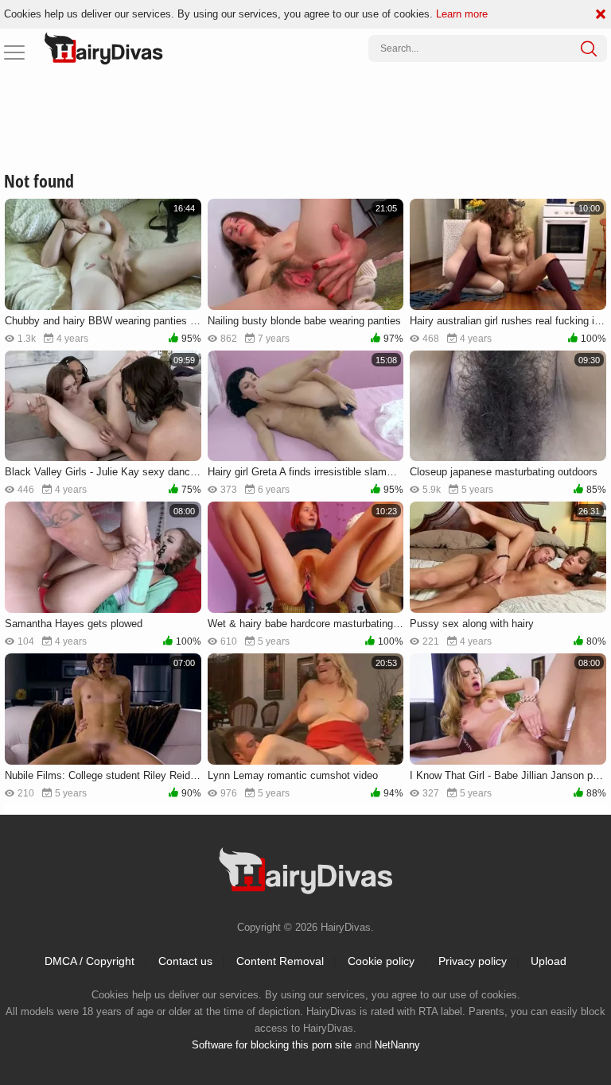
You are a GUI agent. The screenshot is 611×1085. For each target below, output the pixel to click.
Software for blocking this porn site (272, 1045)
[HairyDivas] (103, 48)
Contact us (185, 961)
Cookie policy (381, 961)
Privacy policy (472, 961)
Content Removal (280, 961)
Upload (548, 961)
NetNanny (397, 1045)
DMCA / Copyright (89, 961)
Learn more (462, 14)
